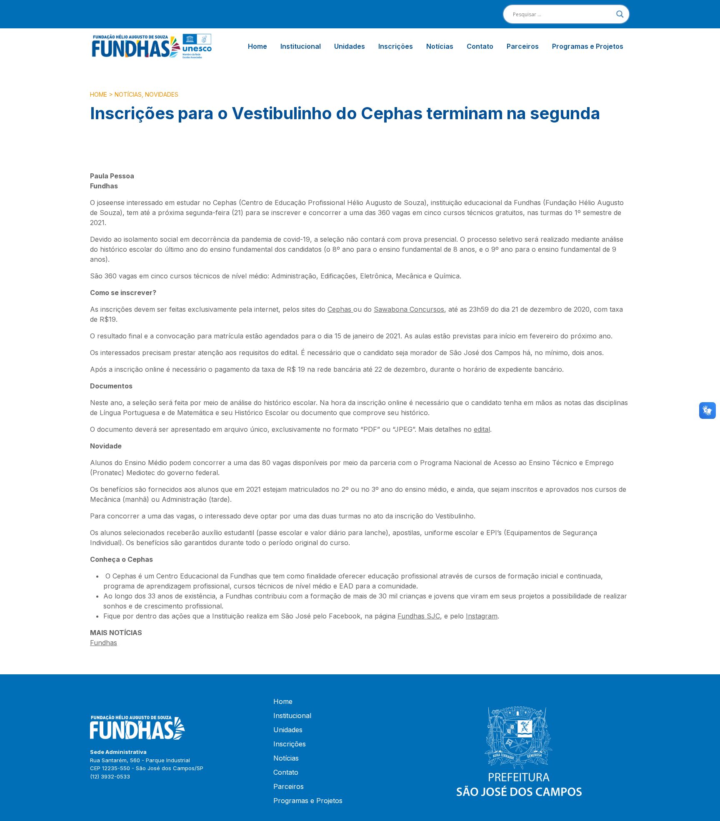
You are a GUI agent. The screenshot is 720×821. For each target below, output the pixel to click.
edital (482, 429)
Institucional (300, 46)
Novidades (161, 94)
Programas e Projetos (587, 46)
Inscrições (395, 46)
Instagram (482, 616)
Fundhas (103, 642)
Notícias (439, 46)
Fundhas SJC (419, 616)
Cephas (340, 309)
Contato (480, 46)
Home (257, 46)
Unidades (349, 46)
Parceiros (523, 46)
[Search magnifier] (620, 14)
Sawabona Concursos (409, 309)
